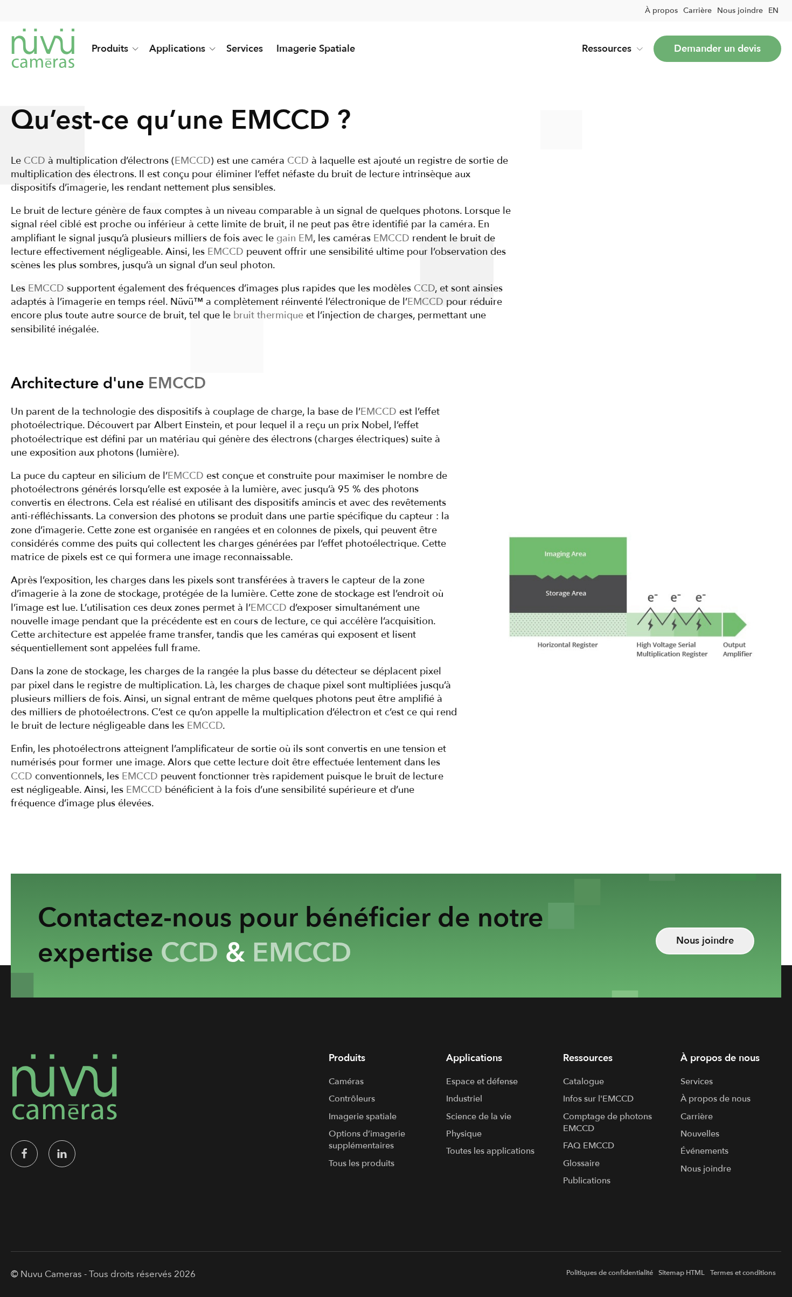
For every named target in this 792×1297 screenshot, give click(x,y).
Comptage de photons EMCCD (607, 1122)
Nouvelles (699, 1134)
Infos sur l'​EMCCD (598, 1099)
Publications (586, 1181)
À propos (661, 10)
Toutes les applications (490, 1151)
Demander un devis (717, 48)
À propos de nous (715, 1099)
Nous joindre (740, 10)
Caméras (346, 1081)
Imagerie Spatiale (315, 48)
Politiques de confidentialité (609, 1273)
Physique (464, 1134)
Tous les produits (361, 1163)
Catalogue (583, 1081)
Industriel (464, 1099)
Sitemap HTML (681, 1273)
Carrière (697, 10)
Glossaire (581, 1163)
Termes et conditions (743, 1273)
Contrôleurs (352, 1099)
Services (244, 48)
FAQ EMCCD (588, 1146)
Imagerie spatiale (363, 1116)
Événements (704, 1151)
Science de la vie (478, 1116)
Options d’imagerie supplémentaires (367, 1140)
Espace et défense (482, 1081)
